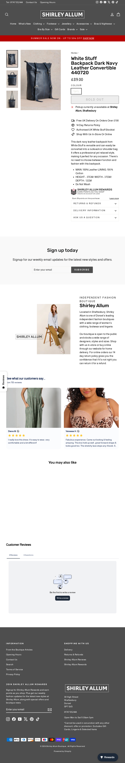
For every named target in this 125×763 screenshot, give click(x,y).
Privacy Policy (13, 674)
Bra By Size (44, 29)
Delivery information (89, 210)
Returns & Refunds (87, 203)
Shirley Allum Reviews (75, 659)
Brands (71, 29)
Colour (76, 85)
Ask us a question (86, 217)
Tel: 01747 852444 (14, 2)
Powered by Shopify (62, 751)
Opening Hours (47, 2)
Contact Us (31, 2)
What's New (25, 23)
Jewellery (67, 23)
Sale (82, 29)
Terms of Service (14, 669)
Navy (76, 91)
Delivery (68, 649)
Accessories (83, 23)
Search (9, 664)
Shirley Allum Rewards (75, 664)
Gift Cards (60, 29)
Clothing (37, 23)
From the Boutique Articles (19, 649)
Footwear (52, 23)
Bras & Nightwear (103, 23)
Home (13, 23)
